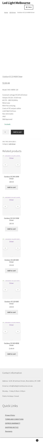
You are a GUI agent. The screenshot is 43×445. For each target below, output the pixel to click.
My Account (7, 441)
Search (21, 441)
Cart (33, 439)
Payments (8, 431)
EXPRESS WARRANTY (12, 423)
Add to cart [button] (11, 187)
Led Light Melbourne (16, 3)
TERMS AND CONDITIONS (14, 419)
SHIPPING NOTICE (11, 427)
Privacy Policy (10, 415)
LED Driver (12, 12)
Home (6, 12)
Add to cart (17, 132)
